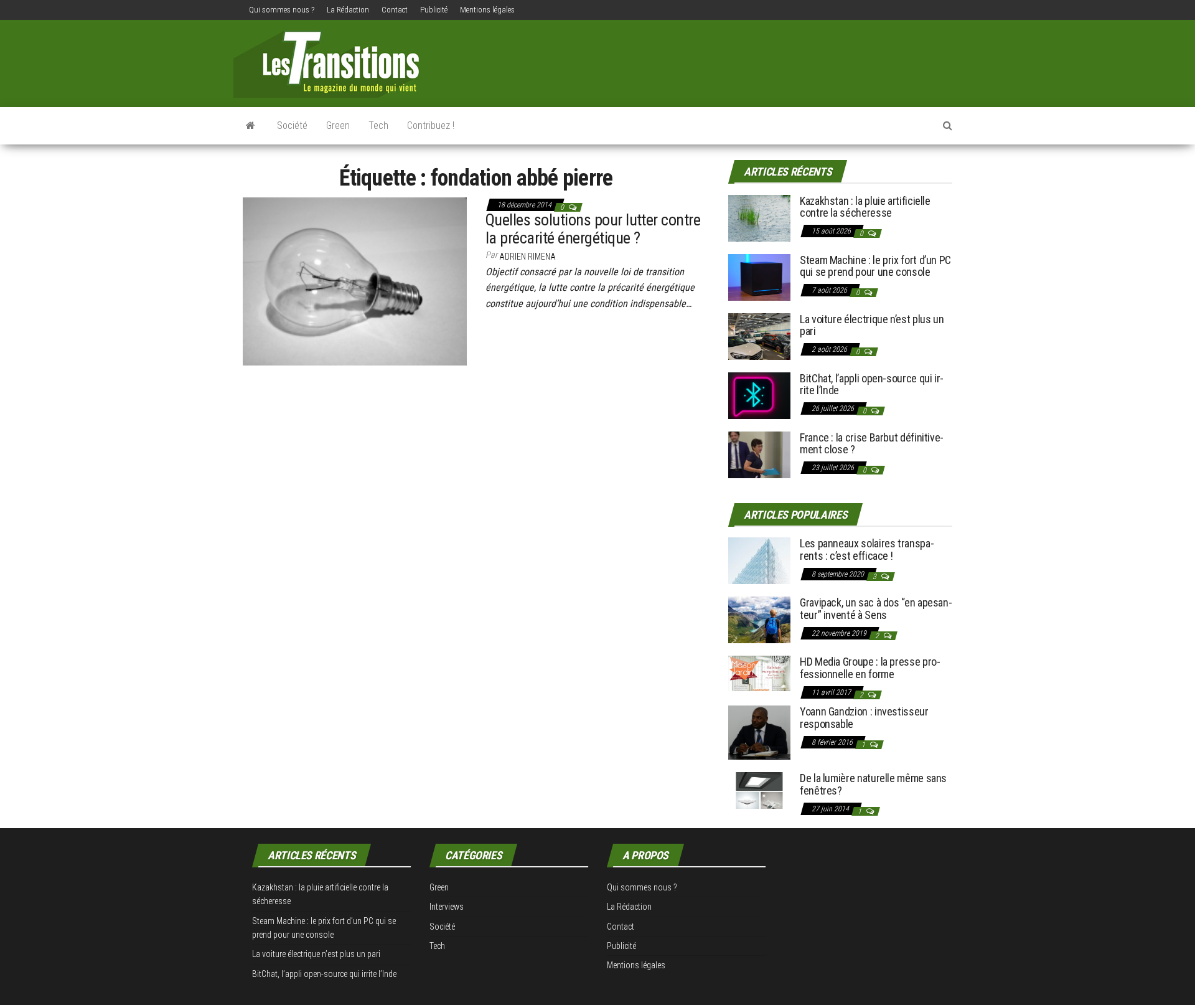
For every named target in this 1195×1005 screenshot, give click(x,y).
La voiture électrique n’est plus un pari (872, 325)
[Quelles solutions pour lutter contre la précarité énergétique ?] (355, 280)
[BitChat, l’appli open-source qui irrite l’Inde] (759, 394)
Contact (395, 9)
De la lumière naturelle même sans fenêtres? (873, 784)
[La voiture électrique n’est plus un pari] (759, 335)
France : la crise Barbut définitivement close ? (872, 443)
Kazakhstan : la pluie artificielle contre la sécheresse (865, 207)
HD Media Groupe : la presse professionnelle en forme (870, 668)
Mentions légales (487, 9)
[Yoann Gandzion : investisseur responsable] (759, 732)
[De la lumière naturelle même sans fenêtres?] (759, 790)
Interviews (446, 907)
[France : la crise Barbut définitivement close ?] (759, 454)
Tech (378, 125)
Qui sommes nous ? (281, 9)
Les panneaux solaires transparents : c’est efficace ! (867, 549)
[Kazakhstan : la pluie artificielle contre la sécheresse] (759, 217)
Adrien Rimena (527, 257)
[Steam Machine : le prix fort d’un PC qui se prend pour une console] (759, 276)
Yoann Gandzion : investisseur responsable (864, 717)
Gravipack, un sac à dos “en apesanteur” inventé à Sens (876, 608)
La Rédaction (348, 9)
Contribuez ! (430, 125)
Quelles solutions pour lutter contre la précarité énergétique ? (592, 228)
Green (338, 125)
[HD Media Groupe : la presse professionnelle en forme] (759, 673)
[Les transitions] (250, 125)
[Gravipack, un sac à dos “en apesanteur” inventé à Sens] (759, 619)
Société (292, 125)
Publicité (434, 9)
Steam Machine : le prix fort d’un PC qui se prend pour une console (875, 266)
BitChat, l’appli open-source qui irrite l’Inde (872, 384)
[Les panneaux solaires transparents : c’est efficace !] (759, 560)
